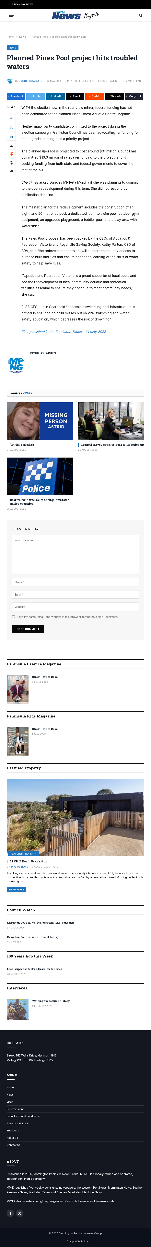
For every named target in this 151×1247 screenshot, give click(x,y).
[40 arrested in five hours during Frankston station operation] (40, 476)
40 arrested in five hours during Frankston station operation (39, 501)
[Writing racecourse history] (18, 1009)
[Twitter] (11, 127)
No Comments (110, 80)
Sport (10, 1101)
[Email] (11, 144)
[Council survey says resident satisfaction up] (111, 421)
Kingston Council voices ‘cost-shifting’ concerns (40, 922)
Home (10, 1087)
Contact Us (13, 1144)
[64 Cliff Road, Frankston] (75, 817)
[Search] (140, 15)
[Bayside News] (75, 15)
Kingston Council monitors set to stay (33, 937)
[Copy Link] (11, 171)
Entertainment (15, 1109)
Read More (16, 889)
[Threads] (11, 162)
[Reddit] (11, 153)
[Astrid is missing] (40, 421)
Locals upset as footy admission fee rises (34, 969)
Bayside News (19, 866)
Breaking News (23, 4)
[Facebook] (11, 118)
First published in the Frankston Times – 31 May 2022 (63, 332)
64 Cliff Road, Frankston (28, 861)
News (12, 47)
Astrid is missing (21, 444)
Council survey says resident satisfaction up (112, 444)
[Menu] (11, 15)
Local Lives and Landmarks (23, 1116)
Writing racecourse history (51, 1001)
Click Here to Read (45, 677)
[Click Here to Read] (18, 689)
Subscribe (13, 1130)
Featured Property (24, 853)
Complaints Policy (77, 1241)
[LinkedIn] (11, 136)
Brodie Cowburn (30, 80)
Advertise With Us (18, 1123)
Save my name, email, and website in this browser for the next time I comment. (67, 616)
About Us (12, 1137)
